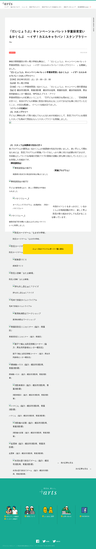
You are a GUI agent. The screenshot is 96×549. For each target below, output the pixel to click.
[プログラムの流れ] (48, 123)
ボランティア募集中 (12, 516)
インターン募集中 (11, 519)
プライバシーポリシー (8, 545)
